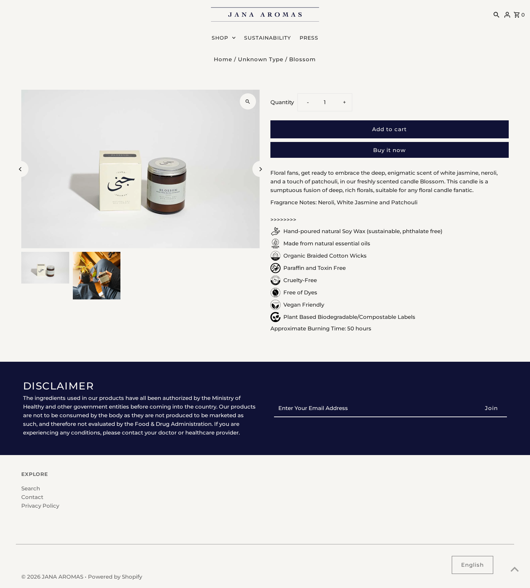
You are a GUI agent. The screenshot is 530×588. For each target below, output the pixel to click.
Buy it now (389, 150)
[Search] (496, 14)
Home (223, 59)
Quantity (282, 102)
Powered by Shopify (115, 576)
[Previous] (20, 169)
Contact (32, 497)
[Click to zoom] (248, 101)
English (472, 564)
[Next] (260, 169)
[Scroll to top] (515, 569)
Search (30, 488)
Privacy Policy (40, 505)
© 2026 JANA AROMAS (53, 576)
